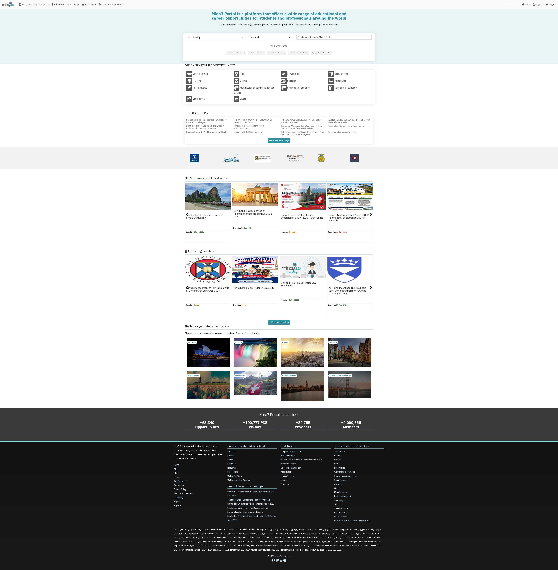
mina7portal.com (283, 556)
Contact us (179, 485)
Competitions (340, 480)
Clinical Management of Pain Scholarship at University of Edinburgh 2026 (207, 289)
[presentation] (187, 215)
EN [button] (526, 4)
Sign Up (177, 505)
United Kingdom (234, 476)
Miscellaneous (340, 492)
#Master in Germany (276, 53)
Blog (176, 473)
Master (337, 459)
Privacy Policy (180, 489)
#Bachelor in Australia (298, 53)
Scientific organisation (291, 467)
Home (176, 465)
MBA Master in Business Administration (351, 520)
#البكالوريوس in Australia (321, 53)
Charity (284, 480)
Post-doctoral (340, 512)
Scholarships (340, 451)
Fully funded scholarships (66, 4)
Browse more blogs (280, 140)
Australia (231, 451)
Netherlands (233, 467)
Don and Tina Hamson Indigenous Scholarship (298, 284)
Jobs (336, 504)
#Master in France (256, 53)
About (176, 469)
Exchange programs (343, 496)
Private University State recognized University (301, 459)
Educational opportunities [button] (34, 4)
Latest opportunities (111, 4)
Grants (337, 488)
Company (285, 484)
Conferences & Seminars (345, 476)
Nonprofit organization (291, 451)
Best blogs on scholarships (245, 486)
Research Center (288, 463)
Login (551, 4)
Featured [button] (89, 4)
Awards (337, 484)
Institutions (289, 446)
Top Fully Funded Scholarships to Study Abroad (248, 499)
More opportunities (280, 322)
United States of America (238, 480)
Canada (230, 455)
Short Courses (340, 516)
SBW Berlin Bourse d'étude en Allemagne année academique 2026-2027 (253, 213)
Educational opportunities (351, 446)
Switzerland (232, 471)
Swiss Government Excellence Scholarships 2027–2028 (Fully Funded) (302, 216)
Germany (231, 463)
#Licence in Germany (236, 53)
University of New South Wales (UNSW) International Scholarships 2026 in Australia (349, 218)
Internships (339, 500)
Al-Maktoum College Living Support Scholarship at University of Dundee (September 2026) (347, 290)
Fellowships (339, 467)
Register (539, 4)
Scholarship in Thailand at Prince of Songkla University (204, 216)
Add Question (180, 481)
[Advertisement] (279, 563)
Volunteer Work (341, 508)
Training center (287, 476)
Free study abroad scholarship (247, 446)
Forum (176, 477)
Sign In (177, 501)
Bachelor (338, 455)
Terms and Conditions (183, 493)
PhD (336, 463)
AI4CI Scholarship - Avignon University (254, 288)
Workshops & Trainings (344, 471)
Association (286, 471)
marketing (514, 4)
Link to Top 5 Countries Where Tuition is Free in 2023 (250, 503)
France (230, 459)
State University (288, 455)
